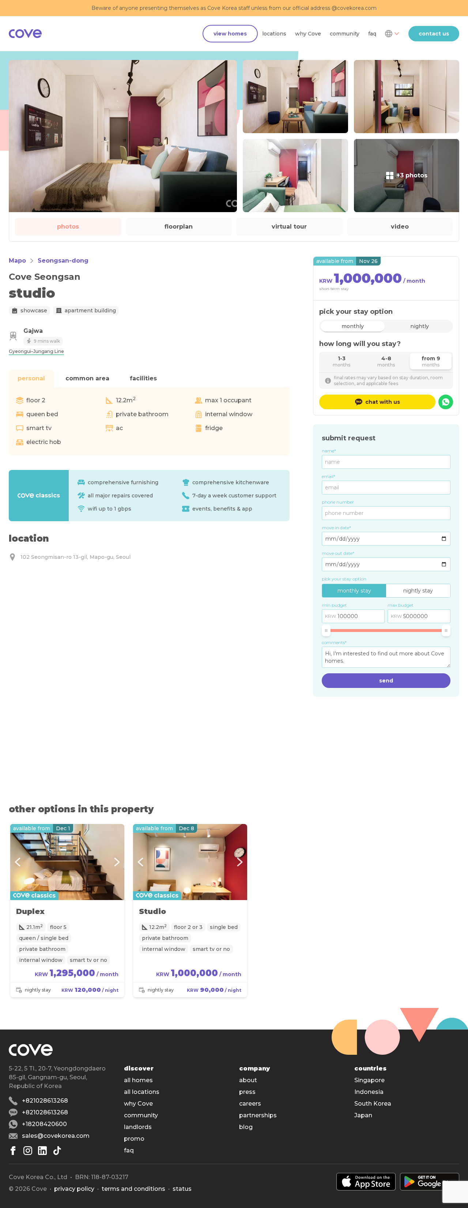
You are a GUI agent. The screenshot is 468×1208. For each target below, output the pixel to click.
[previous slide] (17, 862)
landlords (138, 1127)
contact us (434, 33)
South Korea (372, 1103)
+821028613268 (45, 1100)
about (248, 1080)
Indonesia (369, 1091)
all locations (141, 1091)
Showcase (33, 310)
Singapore (369, 1080)
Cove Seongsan (44, 276)
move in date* (336, 527)
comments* (334, 642)
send (386, 680)
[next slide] (117, 862)
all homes (138, 1080)
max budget (401, 605)
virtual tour (289, 226)
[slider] (326, 630)
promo (134, 1138)
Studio (152, 911)
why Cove (308, 33)
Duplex (30, 911)
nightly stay (418, 590)
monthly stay (354, 590)
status (182, 1188)
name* (329, 451)
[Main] (25, 33)
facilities (143, 378)
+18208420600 (44, 1124)
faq (372, 33)
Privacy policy (74, 1188)
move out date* (338, 553)
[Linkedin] (42, 1150)
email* (328, 476)
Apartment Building (90, 310)
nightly (419, 326)
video (400, 226)
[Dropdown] (392, 33)
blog (246, 1127)
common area (87, 378)
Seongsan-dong (63, 260)
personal (31, 378)
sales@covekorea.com (56, 1135)
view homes (230, 33)
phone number (338, 502)
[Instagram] (27, 1150)
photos (68, 226)
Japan (363, 1115)
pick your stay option (344, 579)
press (247, 1091)
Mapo (17, 260)
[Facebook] (13, 1150)
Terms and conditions (133, 1188)
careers (250, 1103)
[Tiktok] (57, 1150)
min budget (334, 605)
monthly (352, 326)
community (344, 33)
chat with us (382, 402)
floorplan (179, 226)
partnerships (258, 1115)
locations (274, 33)
